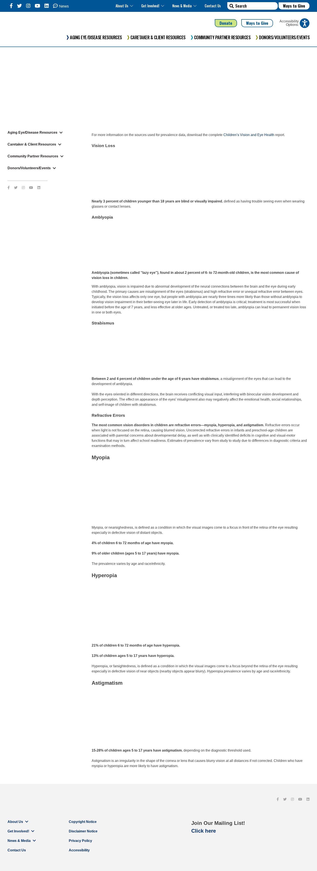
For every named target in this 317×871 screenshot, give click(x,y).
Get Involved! (150, 6)
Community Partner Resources (222, 37)
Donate (226, 23)
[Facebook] (11, 6)
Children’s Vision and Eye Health (248, 135)
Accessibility (79, 850)
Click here (203, 831)
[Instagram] (28, 6)
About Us (122, 6)
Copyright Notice (83, 822)
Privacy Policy (80, 841)
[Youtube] (37, 6)
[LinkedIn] (46, 6)
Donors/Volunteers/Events (284, 37)
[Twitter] (19, 6)
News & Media (182, 6)
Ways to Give (294, 6)
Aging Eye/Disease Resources (96, 37)
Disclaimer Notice (83, 831)
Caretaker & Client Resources (157, 37)
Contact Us (213, 6)
